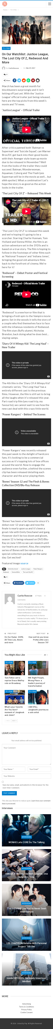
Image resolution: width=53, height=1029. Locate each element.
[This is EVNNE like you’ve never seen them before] (26, 900)
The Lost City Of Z (28, 572)
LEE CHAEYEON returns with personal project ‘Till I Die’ (27, 945)
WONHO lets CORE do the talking (26, 842)
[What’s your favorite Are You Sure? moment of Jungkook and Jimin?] (15, 697)
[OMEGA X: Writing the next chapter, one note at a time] (26, 865)
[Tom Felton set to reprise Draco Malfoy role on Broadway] (15, 668)
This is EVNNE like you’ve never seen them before (26, 910)
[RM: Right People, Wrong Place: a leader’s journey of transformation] (38, 668)
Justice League (25, 569)
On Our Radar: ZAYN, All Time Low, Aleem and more (14, 640)
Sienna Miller (16, 572)
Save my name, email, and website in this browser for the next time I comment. (25, 786)
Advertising (26, 1004)
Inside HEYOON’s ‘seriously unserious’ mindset (26, 980)
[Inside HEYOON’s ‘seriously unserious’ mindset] (26, 969)
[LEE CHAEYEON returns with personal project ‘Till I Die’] (26, 934)
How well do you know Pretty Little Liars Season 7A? (38, 640)
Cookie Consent (26, 1012)
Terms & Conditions (26, 1007)
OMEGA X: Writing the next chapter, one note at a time (26, 875)
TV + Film (6, 48)
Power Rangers (38, 569)
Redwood (6, 572)
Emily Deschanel (13, 569)
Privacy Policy (26, 1010)
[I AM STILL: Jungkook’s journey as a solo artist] (38, 697)
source (24, 563)
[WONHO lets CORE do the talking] (26, 830)
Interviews (26, 837)
